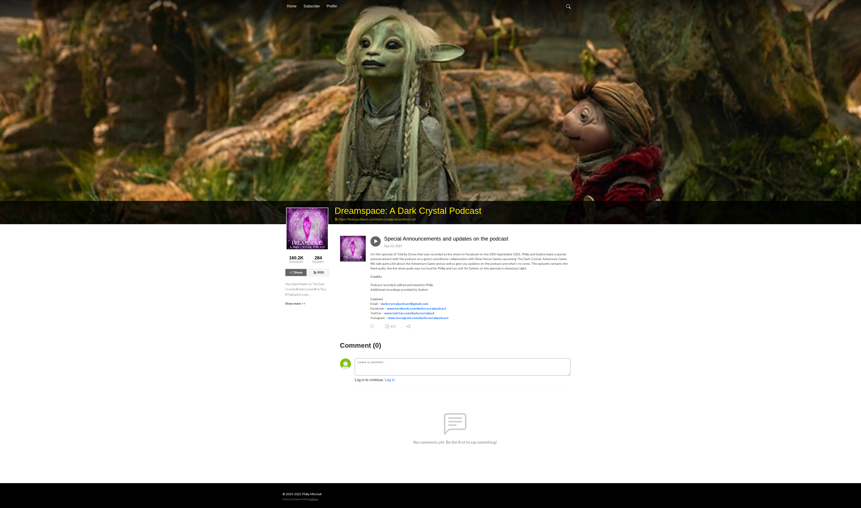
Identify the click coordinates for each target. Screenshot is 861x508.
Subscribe (312, 6)
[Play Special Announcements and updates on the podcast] (375, 241)
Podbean (313, 499)
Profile (332, 6)
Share (298, 272)
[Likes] (372, 326)
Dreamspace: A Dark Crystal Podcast (408, 211)
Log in (390, 380)
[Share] (408, 326)
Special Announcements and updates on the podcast (446, 239)
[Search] (568, 6)
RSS (320, 272)
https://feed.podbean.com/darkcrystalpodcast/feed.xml (377, 219)
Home (292, 6)
